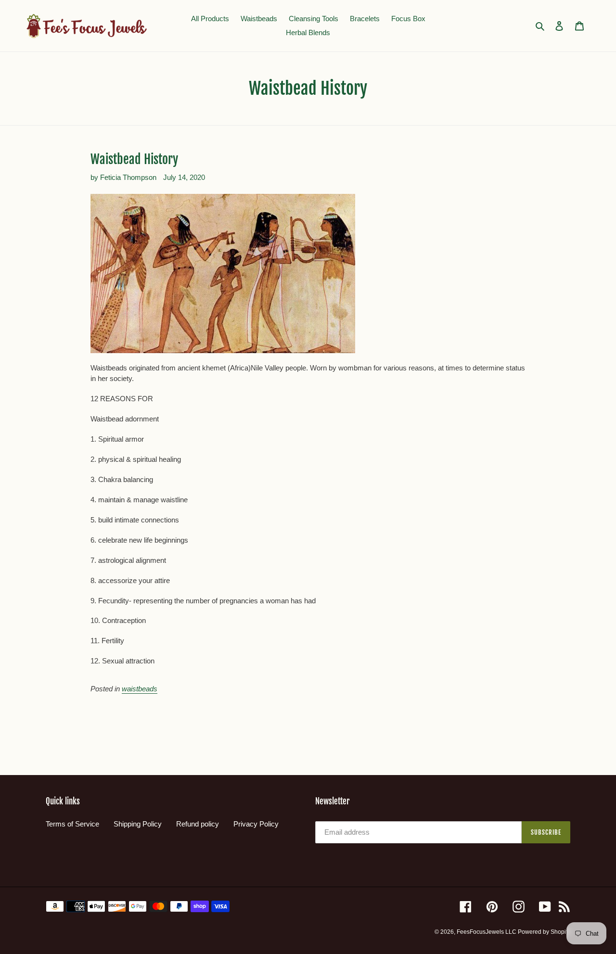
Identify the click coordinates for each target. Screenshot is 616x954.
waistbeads (139, 689)
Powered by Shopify (544, 932)
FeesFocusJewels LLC (487, 932)
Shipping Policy (138, 824)
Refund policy (197, 824)
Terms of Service (72, 824)
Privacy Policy (256, 824)
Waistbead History (134, 159)
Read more (110, 714)
